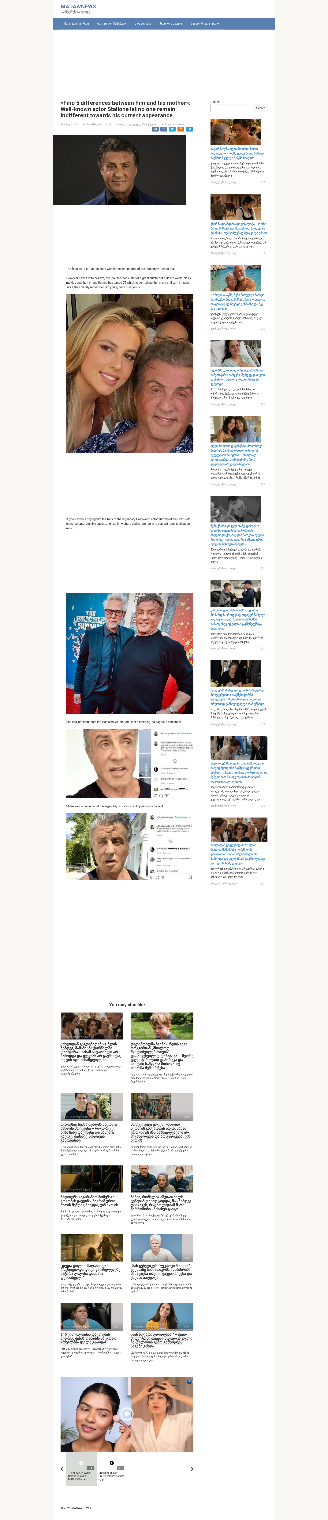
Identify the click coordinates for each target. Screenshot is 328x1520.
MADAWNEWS (78, 6)
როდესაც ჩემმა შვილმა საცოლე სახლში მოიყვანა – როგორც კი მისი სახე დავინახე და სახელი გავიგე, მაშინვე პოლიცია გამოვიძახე (89, 1132)
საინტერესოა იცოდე (205, 23)
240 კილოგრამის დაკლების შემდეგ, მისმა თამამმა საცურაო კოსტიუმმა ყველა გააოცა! (88, 1338)
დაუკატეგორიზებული (111, 23)
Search (215, 102)
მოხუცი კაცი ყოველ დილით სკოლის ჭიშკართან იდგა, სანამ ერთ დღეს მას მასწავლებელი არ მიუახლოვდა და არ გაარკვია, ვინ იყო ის (160, 1132)
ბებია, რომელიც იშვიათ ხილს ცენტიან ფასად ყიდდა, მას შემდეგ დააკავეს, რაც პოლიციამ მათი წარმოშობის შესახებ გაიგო (161, 1203)
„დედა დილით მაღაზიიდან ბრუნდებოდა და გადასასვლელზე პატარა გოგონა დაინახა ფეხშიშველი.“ (90, 1272)
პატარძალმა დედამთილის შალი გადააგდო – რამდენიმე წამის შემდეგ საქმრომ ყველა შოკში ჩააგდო (237, 153)
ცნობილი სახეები (170, 23)
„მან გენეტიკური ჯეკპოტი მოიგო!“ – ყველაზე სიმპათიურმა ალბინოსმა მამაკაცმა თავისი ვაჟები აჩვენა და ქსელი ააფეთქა (162, 1272)
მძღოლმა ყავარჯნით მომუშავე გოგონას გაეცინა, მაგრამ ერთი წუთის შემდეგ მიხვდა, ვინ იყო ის (89, 1201)
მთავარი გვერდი (76, 23)
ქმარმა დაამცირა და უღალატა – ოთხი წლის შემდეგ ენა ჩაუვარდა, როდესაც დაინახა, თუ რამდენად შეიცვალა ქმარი (239, 228)
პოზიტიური (143, 23)
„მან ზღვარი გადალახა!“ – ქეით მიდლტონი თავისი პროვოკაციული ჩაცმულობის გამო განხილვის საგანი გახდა (161, 1340)
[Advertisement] (164, 61)
